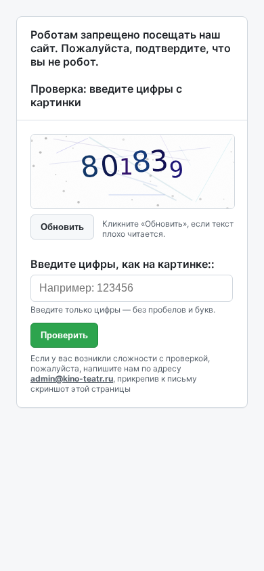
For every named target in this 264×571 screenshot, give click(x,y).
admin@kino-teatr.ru (71, 378)
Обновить (62, 227)
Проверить (64, 335)
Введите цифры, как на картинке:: (122, 264)
